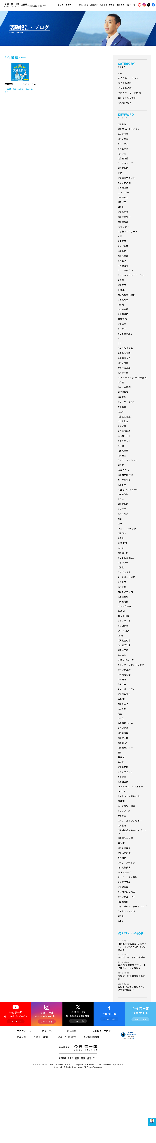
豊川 (120, 752)
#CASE (121, 791)
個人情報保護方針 (91, 1037)
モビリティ (123, 226)
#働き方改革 (124, 367)
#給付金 (122, 684)
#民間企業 (123, 781)
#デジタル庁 (124, 669)
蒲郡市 (121, 801)
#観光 (121, 304)
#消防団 (122, 153)
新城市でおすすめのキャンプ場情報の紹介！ (131, 986)
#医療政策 (123, 504)
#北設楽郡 (123, 221)
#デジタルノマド (126, 896)
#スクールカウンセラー (130, 820)
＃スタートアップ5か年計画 (132, 377)
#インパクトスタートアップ (132, 906)
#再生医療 (123, 650)
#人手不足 (123, 372)
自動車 (121, 289)
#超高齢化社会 (125, 723)
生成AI (121, 611)
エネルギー (123, 192)
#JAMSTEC (124, 435)
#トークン (123, 143)
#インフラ (123, 562)
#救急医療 (123, 255)
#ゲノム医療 (124, 387)
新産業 (121, 757)
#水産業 (122, 586)
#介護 (121, 382)
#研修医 (122, 202)
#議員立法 (123, 450)
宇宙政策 (122, 319)
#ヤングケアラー (126, 771)
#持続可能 (123, 158)
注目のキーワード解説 (129, 92)
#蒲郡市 (122, 484)
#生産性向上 (124, 416)
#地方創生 (123, 421)
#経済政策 (123, 309)
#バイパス (123, 513)
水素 (120, 236)
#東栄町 (122, 825)
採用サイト (131, 5)
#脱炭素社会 (124, 216)
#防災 (121, 207)
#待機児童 (123, 187)
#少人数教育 (124, 867)
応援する (120, 5)
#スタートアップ (126, 911)
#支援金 (122, 455)
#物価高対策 (124, 852)
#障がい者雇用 (125, 591)
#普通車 (122, 323)
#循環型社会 (124, 694)
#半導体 (122, 655)
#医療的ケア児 (125, 838)
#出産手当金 (124, 645)
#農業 (121, 538)
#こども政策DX (126, 557)
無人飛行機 (123, 616)
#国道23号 (123, 703)
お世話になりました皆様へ (131, 956)
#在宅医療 (123, 886)
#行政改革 (123, 299)
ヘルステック (125, 872)
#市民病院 (123, 148)
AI (119, 338)
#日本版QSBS (125, 333)
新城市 (121, 698)
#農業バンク (124, 358)
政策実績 (94, 5)
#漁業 (121, 567)
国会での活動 (125, 83)
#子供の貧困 (124, 353)
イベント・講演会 (41, 1037)
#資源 (121, 280)
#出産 (121, 547)
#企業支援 (123, 901)
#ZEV (121, 411)
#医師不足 (123, 552)
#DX (120, 523)
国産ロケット (125, 470)
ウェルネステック (127, 528)
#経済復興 (123, 732)
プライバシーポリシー (92, 1064)
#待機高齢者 (124, 674)
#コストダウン (125, 270)
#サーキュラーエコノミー (131, 275)
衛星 (120, 713)
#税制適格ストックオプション (132, 832)
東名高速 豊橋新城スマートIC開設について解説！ (132, 965)
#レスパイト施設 (126, 577)
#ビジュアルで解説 (127, 877)
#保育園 (122, 241)
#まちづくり (124, 440)
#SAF (121, 635)
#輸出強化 (123, 250)
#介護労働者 (124, 431)
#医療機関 (123, 362)
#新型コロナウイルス (129, 129)
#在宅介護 (123, 625)
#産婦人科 (123, 742)
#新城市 (122, 285)
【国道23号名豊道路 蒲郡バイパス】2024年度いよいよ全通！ (132, 945)
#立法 (121, 499)
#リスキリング (125, 163)
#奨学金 (122, 396)
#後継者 (122, 406)
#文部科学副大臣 (126, 177)
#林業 (121, 762)
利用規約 (107, 1064)
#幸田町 (122, 679)
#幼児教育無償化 (126, 294)
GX (119, 343)
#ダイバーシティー (127, 689)
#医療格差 (123, 138)
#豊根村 (122, 776)
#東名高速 (123, 211)
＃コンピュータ (126, 659)
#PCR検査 (123, 392)
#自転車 (122, 426)
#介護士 (122, 328)
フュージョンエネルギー (130, 786)
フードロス (123, 630)
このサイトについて (67, 1037)
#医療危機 (123, 601)
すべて (121, 73)
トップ (60, 5)
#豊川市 (122, 582)
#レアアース (124, 810)
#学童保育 (123, 134)
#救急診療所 (124, 847)
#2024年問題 (125, 606)
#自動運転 (123, 265)
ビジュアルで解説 (127, 97)
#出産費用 (123, 596)
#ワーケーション (126, 401)
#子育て (122, 508)
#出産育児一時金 (126, 805)
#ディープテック (126, 862)
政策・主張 (83, 5)
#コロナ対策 (124, 182)
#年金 (121, 921)
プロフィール (71, 5)
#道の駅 (122, 708)
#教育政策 (123, 168)
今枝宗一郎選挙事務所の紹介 (131, 976)
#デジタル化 (124, 572)
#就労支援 (123, 737)
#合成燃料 (123, 728)
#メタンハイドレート (129, 796)
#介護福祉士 (124, 479)
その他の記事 (125, 102)
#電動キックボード (128, 231)
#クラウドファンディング (131, 664)
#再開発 (122, 857)
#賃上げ (122, 260)
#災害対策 (123, 314)
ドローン (122, 173)
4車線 (121, 445)
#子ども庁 (123, 246)
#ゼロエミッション (128, 460)
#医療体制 (123, 494)
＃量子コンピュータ (128, 489)
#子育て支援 (124, 882)
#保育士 (122, 815)
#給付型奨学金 (125, 348)
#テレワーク (124, 620)
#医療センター (125, 747)
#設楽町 (122, 124)
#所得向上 (123, 197)
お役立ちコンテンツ (128, 78)
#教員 (121, 916)
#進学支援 (123, 767)
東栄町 (121, 843)
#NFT (121, 518)
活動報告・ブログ (107, 5)
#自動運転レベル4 (127, 891)
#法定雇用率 (124, 640)
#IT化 (121, 718)
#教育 (121, 465)
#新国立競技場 (125, 474)
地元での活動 (125, 87)
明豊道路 (122, 543)
